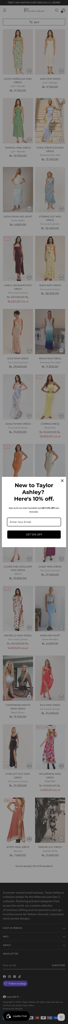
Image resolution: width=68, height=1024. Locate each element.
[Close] (62, 480)
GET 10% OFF (34, 534)
